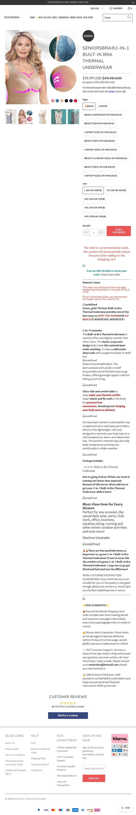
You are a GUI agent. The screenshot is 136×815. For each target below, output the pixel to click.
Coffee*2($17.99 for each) (100, 132)
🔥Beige (89, 106)
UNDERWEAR (63, 17)
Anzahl (86, 225)
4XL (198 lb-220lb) (95, 216)
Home (32, 17)
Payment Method (40, 764)
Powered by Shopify (36, 798)
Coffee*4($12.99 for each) (100, 175)
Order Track (76, 17)
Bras (54, 17)
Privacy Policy (12, 749)
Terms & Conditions (15, 755)
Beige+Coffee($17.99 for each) (103, 114)
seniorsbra (19, 798)
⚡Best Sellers (43, 17)
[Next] (76, 67)
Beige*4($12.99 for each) (99, 167)
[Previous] (7, 67)
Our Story (88, 17)
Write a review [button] (68, 715)
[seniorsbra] (11, 17)
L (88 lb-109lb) (93, 190)
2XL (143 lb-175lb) (94, 199)
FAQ (33, 743)
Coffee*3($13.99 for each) (100, 149)
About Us (10, 743)
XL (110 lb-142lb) (116, 190)
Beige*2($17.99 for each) (99, 123)
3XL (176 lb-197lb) (94, 207)
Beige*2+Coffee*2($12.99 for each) (105, 158)
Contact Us (36, 770)
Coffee (103, 106)
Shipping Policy (38, 758)
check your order (110, 274)
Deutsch (95, 8)
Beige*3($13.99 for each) (99, 140)
